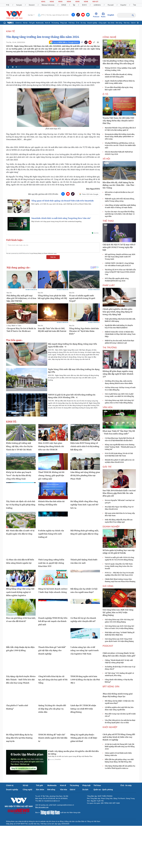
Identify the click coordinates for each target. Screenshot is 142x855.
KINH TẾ (10, 31)
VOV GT (95, 1)
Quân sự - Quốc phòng (103, 790)
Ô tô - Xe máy (81, 23)
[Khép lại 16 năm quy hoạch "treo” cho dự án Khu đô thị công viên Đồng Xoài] (21, 461)
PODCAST (108, 646)
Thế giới (32, 23)
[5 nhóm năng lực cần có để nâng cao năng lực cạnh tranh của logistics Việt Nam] (85, 636)
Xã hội (25, 23)
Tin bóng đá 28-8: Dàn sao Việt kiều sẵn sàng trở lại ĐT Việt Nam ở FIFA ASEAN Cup (120, 272)
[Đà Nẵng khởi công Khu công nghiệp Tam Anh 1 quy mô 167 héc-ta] (85, 490)
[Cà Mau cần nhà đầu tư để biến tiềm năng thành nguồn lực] (21, 549)
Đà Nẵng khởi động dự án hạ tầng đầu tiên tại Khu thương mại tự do (19, 737)
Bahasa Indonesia (48, 5)
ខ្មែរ (74, 5)
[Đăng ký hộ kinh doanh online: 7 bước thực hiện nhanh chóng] (53, 578)
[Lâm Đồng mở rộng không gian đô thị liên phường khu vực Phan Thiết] (85, 461)
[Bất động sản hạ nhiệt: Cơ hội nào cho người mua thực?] (85, 578)
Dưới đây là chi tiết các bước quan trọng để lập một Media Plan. (70, 756)
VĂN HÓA (107, 407)
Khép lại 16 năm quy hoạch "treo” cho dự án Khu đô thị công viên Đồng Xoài (18, 475)
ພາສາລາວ (97, 5)
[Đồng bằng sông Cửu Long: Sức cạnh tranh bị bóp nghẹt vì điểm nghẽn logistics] (21, 578)
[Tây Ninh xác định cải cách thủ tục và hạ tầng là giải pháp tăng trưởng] (21, 490)
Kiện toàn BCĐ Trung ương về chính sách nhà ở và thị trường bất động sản (84, 446)
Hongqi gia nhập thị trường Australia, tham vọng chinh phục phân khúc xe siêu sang (120, 136)
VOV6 (86, 1)
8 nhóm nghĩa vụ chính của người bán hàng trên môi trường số (51, 533)
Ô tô (105, 94)
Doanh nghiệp (92, 23)
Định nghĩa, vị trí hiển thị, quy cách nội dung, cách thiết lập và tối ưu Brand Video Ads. (61, 204)
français (19, 5)
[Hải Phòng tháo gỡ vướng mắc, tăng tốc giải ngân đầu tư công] (85, 520)
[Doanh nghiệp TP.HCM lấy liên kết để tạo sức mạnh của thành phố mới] (53, 607)
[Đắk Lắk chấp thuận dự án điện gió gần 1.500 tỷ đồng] (21, 636)
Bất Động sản (111, 686)
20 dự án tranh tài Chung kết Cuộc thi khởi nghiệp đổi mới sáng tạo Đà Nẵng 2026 (120, 746)
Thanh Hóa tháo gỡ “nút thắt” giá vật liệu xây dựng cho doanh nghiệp (52, 650)
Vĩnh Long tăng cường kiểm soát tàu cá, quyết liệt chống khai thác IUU (51, 563)
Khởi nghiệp (110, 727)
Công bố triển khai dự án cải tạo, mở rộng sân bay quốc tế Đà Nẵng (52, 679)
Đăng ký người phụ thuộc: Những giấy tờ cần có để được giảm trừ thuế (83, 737)
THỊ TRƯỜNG (110, 347)
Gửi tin (53, 257)
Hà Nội (30, 15)
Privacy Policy (37, 253)
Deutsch (32, 5)
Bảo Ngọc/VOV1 (93, 189)
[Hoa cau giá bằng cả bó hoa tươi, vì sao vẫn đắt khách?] (21, 607)
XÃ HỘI (106, 158)
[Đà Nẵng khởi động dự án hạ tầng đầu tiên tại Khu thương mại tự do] (21, 724)
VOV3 (60, 1)
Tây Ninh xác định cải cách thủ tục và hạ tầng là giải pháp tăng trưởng (20, 504)
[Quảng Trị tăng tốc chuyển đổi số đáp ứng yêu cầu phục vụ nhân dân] (53, 694)
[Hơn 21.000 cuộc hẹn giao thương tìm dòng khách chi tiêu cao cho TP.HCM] (53, 432)
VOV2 (52, 1)
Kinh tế (47, 23)
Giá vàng (108, 586)
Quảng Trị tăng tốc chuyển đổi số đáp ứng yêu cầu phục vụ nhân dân (52, 708)
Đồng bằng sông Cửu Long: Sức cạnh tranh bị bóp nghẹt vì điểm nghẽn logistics (20, 592)
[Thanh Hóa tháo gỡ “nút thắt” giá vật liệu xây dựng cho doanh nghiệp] (53, 636)
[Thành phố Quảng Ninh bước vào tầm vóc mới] (85, 549)
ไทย (134, 5)
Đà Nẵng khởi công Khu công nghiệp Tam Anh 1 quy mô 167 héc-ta (84, 504)
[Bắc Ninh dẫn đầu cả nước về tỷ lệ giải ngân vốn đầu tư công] (21, 520)
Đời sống (119, 23)
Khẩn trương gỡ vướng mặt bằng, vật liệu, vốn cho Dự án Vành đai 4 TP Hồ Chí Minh (19, 446)
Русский (110, 5)
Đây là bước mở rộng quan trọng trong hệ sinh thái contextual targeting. (56, 221)
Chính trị (19, 23)
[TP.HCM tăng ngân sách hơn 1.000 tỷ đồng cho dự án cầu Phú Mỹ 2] (85, 665)
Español (123, 5)
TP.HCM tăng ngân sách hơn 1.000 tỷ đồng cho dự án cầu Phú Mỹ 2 (85, 679)
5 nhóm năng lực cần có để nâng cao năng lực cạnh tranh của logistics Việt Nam (84, 650)
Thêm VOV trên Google (90, 194)
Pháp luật (63, 23)
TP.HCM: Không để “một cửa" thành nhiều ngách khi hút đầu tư (52, 737)
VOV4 (69, 1)
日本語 (63, 5)
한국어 (84, 5)
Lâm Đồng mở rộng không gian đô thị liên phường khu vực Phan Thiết (85, 475)
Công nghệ (102, 23)
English (111, 15)
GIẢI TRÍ (107, 467)
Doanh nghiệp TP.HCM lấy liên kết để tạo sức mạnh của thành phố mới (52, 621)
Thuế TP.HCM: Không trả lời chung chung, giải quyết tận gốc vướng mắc (51, 475)
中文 (7, 5)
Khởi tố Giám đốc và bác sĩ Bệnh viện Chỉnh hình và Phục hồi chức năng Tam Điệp (120, 334)
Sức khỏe (111, 23)
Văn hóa (126, 23)
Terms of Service (48, 253)
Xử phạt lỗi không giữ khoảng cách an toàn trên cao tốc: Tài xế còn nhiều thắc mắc (120, 145)
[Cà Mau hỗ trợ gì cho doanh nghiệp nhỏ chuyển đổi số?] (85, 607)
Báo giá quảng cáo (41, 807)
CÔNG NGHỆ (109, 37)
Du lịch (85, 790)
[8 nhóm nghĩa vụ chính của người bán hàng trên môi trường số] (53, 520)
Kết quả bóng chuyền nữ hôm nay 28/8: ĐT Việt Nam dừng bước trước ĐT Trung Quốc (120, 256)
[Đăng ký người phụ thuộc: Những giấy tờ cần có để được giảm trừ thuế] (85, 724)
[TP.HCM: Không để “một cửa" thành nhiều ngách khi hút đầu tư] (53, 724)
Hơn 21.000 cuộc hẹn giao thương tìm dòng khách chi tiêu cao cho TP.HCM (51, 446)
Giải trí (133, 23)
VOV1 (43, 1)
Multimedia (40, 23)
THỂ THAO (108, 221)
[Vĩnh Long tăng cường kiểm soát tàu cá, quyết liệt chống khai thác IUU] (53, 549)
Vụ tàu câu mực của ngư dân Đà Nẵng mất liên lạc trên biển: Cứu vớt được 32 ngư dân (120, 214)
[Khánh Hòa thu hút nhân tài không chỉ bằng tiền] (53, 490)
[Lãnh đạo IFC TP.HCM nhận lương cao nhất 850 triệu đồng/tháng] (85, 694)
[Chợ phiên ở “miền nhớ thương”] (21, 694)
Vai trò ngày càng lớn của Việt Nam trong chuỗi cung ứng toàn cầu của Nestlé (119, 566)
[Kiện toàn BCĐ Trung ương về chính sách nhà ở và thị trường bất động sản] (85, 432)
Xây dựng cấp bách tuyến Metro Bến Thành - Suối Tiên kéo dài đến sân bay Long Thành (21, 679)
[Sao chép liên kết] (94, 42)
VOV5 (77, 1)
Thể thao (71, 23)
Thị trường (55, 23)
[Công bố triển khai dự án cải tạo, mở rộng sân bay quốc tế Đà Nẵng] (53, 665)
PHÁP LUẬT (109, 285)
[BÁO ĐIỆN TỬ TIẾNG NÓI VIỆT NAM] (14, 15)
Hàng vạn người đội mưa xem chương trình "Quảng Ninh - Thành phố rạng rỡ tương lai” (120, 447)
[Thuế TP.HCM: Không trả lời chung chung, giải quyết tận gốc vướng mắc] (53, 461)
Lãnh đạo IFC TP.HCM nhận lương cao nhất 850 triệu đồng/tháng (83, 708)
